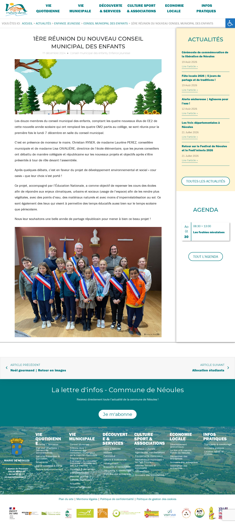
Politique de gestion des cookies (156, 499)
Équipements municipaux (149, 456)
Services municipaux (81, 479)
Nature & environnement (49, 469)
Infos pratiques (206, 8)
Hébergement (111, 463)
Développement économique (178, 445)
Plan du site (66, 499)
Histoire (108, 452)
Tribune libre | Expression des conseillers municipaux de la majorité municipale (83, 451)
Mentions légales (86, 499)
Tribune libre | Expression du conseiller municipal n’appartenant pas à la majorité (83, 462)
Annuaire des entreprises (117, 474)
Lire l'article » (190, 66)
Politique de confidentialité (117, 499)
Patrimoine (109, 456)
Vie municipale (82, 436)
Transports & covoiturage (117, 470)
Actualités (75, 483)
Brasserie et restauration (117, 466)
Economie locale (174, 8)
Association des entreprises (178, 467)
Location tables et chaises (213, 453)
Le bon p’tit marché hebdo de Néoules (180, 451)
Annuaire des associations (149, 475)
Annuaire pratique (214, 448)
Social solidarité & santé (49, 465)
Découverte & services (110, 8)
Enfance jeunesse (119, 53)
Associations (142, 471)
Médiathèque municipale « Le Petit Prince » (149, 461)
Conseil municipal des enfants (88, 53)
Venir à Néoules (112, 448)
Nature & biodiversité (115, 459)
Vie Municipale (80, 8)
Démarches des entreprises (178, 457)
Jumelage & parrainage (82, 469)
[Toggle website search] (225, 5)
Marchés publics (79, 476)
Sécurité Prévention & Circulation (48, 457)
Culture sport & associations (141, 8)
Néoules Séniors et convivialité (145, 467)
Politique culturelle (145, 448)
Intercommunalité (79, 472)
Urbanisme (42, 462)
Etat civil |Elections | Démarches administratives (47, 450)
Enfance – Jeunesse (47, 444)
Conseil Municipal (79, 444)
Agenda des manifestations (150, 452)
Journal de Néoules (80, 487)
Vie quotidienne (48, 8)
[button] (230, 23)
